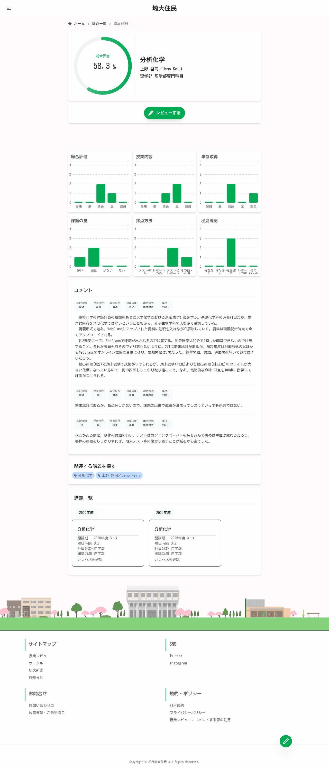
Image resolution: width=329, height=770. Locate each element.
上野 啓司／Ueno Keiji (121, 475)
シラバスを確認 (90, 559)
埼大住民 (164, 8)
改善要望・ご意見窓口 (47, 713)
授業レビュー (39, 656)
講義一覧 (99, 23)
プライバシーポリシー (188, 713)
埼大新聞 (36, 670)
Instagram (178, 663)
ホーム (79, 23)
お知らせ (36, 677)
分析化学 (85, 475)
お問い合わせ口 (41, 705)
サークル (36, 663)
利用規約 (177, 705)
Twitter (176, 656)
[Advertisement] (164, 136)
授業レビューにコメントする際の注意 (200, 720)
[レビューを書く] (286, 741)
